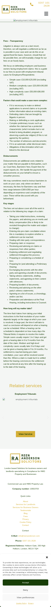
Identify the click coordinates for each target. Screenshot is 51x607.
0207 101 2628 (29, 541)
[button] (47, 557)
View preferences (25, 597)
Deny (25, 590)
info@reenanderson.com (29, 536)
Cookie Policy (21, 603)
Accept (25, 582)
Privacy (31, 603)
